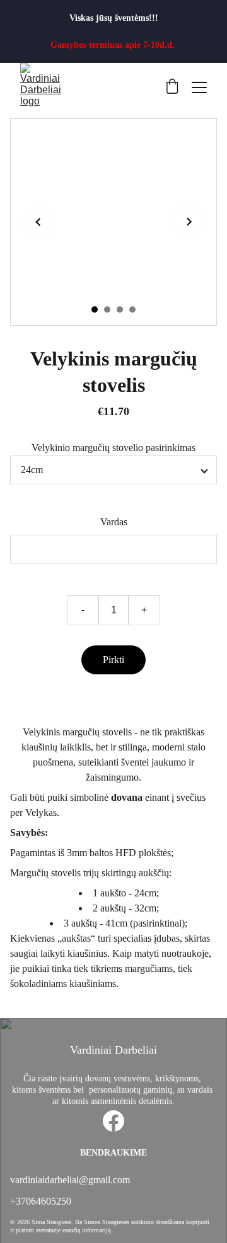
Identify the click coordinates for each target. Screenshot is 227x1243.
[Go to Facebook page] (113, 1121)
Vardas (113, 521)
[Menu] (199, 87)
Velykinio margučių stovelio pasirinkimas (113, 447)
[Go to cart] (172, 87)
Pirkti (113, 659)
